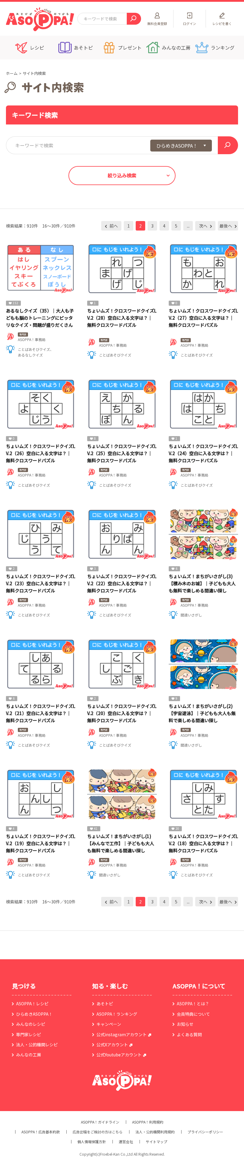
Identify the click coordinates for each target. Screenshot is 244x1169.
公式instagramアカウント (121, 1034)
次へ (203, 226)
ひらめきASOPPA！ (34, 1014)
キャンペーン (108, 1024)
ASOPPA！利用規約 (147, 1122)
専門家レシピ (28, 1034)
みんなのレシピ (30, 1024)
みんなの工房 (28, 1055)
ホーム (12, 73)
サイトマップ (156, 1141)
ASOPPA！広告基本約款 (40, 1132)
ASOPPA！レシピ (32, 1003)
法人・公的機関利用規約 (155, 1132)
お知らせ (185, 1024)
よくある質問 (189, 1034)
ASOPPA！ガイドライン (100, 1122)
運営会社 (126, 1141)
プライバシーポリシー (205, 1132)
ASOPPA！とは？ (193, 1003)
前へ (113, 226)
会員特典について (193, 1014)
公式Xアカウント (112, 1044)
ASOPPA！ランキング (116, 1014)
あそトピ (104, 1003)
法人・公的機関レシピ (37, 1044)
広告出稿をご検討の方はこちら (98, 1132)
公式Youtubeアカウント (119, 1055)
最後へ (226, 226)
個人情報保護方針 (91, 1141)
